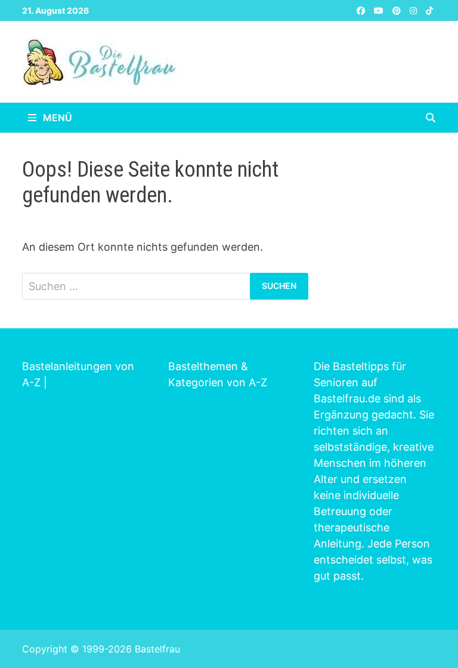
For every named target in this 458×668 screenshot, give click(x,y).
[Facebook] (362, 10)
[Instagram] (415, 10)
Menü (56, 118)
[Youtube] (380, 10)
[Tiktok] (429, 10)
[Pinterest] (398, 10)
